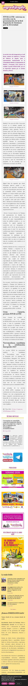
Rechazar (11, 683)
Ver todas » (13, 609)
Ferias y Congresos (17, 409)
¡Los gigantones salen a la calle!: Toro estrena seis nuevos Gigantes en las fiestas (15, 589)
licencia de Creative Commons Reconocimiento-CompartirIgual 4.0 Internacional (13, 672)
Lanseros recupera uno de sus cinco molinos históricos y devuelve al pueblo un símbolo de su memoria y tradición (12, 446)
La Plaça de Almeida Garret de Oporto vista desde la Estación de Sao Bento (15, 597)
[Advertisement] (14, 41)
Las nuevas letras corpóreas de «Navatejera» (15, 603)
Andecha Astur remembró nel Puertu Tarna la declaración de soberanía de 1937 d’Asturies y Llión (16, 581)
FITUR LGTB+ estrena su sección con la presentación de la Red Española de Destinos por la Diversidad (14, 21)
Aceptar (4, 683)
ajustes (13, 680)
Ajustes (18, 683)
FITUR (4, 411)
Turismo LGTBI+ (10, 411)
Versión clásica (14, 1)
